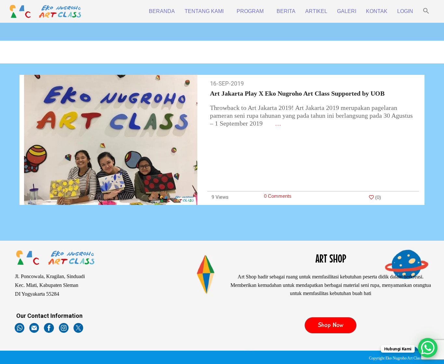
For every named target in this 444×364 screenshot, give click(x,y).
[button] (426, 11)
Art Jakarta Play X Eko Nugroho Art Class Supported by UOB (297, 93)
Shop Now (331, 325)
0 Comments (278, 196)
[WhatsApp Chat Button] (427, 347)
